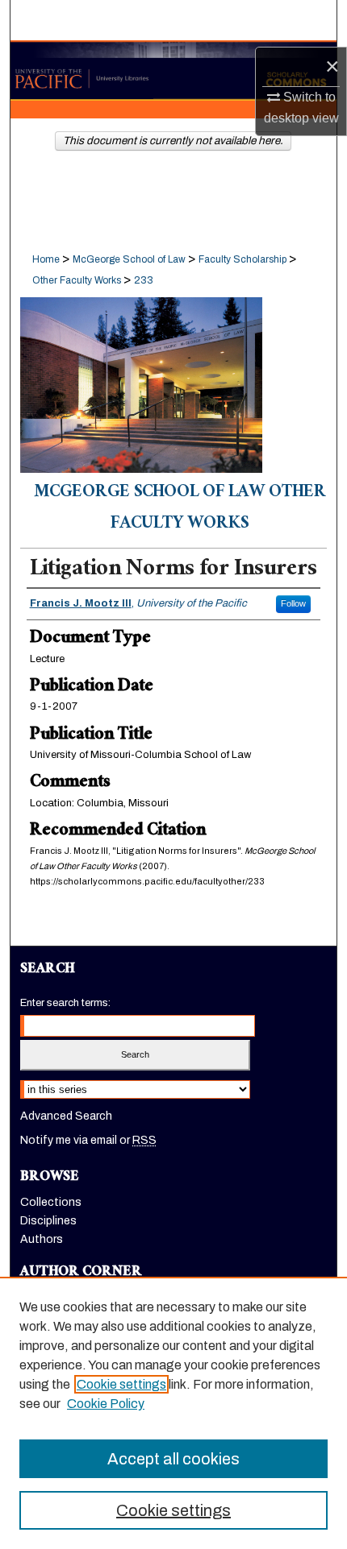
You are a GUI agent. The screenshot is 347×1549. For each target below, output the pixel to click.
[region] (173, 1413)
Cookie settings (121, 1384)
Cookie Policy (105, 1403)
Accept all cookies (173, 1459)
